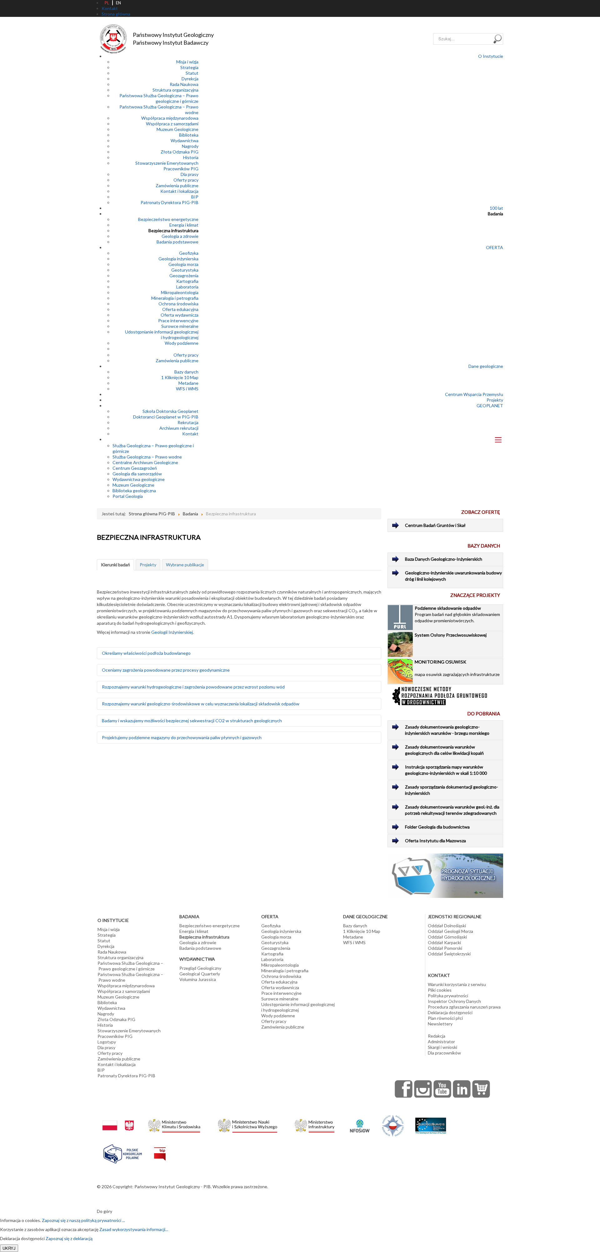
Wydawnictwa (184, 140)
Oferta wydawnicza (179, 315)
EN (118, 2)
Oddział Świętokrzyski (449, 953)
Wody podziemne (181, 343)
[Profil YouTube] (442, 1089)
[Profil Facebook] (404, 1089)
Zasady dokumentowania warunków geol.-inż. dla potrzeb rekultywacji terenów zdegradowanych (452, 810)
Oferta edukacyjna (180, 309)
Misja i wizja (187, 61)
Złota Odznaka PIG (179, 151)
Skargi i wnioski (442, 1047)
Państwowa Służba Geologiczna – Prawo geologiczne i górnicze (158, 98)
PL (107, 2)
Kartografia (187, 281)
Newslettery (440, 1023)
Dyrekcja (190, 78)
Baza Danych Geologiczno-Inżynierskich (443, 559)
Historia (190, 157)
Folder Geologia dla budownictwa (437, 826)
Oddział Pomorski (445, 948)
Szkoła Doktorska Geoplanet (170, 411)
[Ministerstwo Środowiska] (174, 1124)
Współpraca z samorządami (172, 123)
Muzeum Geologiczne (177, 129)
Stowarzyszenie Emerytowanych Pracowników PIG (166, 165)
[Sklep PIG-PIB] (481, 1089)
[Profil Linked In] (462, 1089)
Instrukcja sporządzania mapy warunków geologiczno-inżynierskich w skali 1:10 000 (446, 770)
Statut (192, 73)
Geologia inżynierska (178, 258)
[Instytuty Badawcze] (393, 1125)
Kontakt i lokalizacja (179, 191)
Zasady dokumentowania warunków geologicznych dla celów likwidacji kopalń (444, 750)
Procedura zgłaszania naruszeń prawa (464, 1006)
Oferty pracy (185, 180)
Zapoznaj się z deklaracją (69, 1238)
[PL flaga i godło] (118, 1119)
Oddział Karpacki (444, 942)
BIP (194, 196)
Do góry (104, 1211)
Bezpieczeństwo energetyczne (168, 219)
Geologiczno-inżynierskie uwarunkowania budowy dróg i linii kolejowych (453, 576)
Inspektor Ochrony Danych (454, 1001)
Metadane (188, 383)
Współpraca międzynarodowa (169, 118)
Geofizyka (188, 253)
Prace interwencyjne (178, 320)
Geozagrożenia (183, 275)
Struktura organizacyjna (175, 90)
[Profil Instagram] (423, 1089)
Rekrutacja (188, 422)
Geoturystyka (184, 270)
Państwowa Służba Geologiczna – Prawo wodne (130, 977)
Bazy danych (186, 371)
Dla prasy (189, 174)
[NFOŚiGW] (360, 1122)
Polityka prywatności (448, 995)
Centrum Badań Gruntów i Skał (435, 525)
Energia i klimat (183, 225)
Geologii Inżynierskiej (172, 632)
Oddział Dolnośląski (447, 925)
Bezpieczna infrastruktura (173, 230)
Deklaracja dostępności (450, 1012)
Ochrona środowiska (178, 303)
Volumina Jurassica (197, 979)
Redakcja (436, 1036)
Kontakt (190, 433)
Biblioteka (188, 135)
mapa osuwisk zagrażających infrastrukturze (457, 668)
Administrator (441, 1041)
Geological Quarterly (199, 973)
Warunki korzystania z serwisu (457, 984)
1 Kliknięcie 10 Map (179, 377)
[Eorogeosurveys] (430, 1122)
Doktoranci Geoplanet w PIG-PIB (165, 416)
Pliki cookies (440, 990)
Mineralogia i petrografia (174, 298)
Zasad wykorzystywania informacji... (133, 1229)
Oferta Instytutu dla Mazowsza (435, 840)
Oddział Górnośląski (447, 936)
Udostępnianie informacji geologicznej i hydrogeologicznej (161, 334)
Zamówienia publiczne (177, 185)
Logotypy (107, 1041)
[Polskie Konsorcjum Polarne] (122, 1152)
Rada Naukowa (184, 84)
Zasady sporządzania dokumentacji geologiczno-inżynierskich (451, 790)
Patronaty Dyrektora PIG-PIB (169, 202)
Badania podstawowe (177, 241)
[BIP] (160, 1149)
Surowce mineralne (179, 326)
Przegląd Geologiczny (200, 968)
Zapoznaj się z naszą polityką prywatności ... (83, 1220)
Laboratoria (187, 286)
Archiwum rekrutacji (178, 428)
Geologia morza (183, 264)
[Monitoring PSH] (445, 875)
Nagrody (190, 146)
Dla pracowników (444, 1052)
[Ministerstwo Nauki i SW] (247, 1124)
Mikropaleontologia (179, 292)
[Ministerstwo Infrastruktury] (315, 1124)
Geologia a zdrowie (180, 236)
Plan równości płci (445, 1018)
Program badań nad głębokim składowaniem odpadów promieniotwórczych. (457, 614)
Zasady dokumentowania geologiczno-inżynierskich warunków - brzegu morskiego (447, 730)
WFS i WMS (187, 388)
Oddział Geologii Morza (450, 931)
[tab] (115, 564)
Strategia (189, 67)
